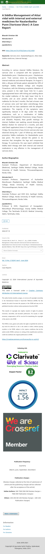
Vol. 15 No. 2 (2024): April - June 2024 (27, 7)
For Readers (7, 526)
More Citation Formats (11, 250)
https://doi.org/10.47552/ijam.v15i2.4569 (20, 51)
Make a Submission (11, 514)
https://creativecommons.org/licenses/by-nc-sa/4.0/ (20, 339)
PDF (6, 221)
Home (4, 7)
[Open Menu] (2, 2)
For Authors (7, 529)
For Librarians (7, 532)
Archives (11, 7)
